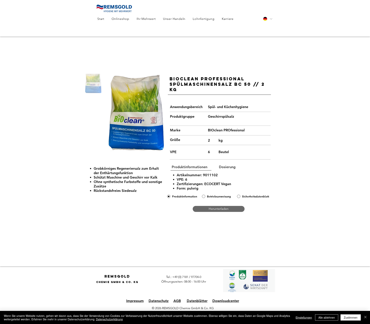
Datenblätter (197, 301)
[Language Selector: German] (267, 18)
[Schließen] (365, 317)
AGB (177, 301)
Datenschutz (159, 301)
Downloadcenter (225, 301)
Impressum (135, 301)
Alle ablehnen (326, 317)
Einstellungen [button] (304, 317)
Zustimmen (350, 317)
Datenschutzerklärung (109, 319)
